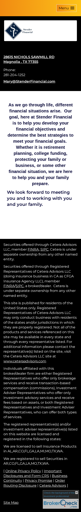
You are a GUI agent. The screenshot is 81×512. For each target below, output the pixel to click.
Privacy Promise (38, 480)
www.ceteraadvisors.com (24, 361)
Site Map (11, 503)
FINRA (33, 249)
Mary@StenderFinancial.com (29, 81)
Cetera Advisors (52, 485)
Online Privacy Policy (23, 471)
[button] (66, 8)
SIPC (44, 249)
